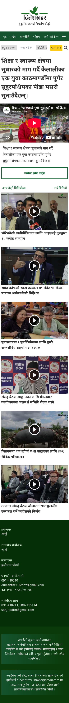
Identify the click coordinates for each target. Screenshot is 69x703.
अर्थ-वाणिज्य (51, 37)
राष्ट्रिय (36, 37)
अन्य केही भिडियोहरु (14, 188)
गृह (5, 37)
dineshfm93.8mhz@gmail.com (38, 680)
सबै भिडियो (60, 188)
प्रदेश (13, 37)
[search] (66, 47)
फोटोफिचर (42, 48)
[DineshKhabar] (34, 13)
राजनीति (24, 37)
